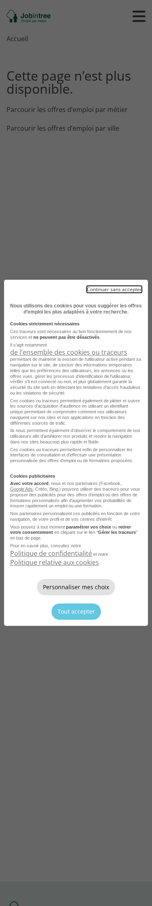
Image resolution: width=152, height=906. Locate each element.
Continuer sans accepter (114, 289)
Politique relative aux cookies (54, 562)
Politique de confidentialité (51, 553)
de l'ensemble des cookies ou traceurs (68, 352)
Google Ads (21, 489)
